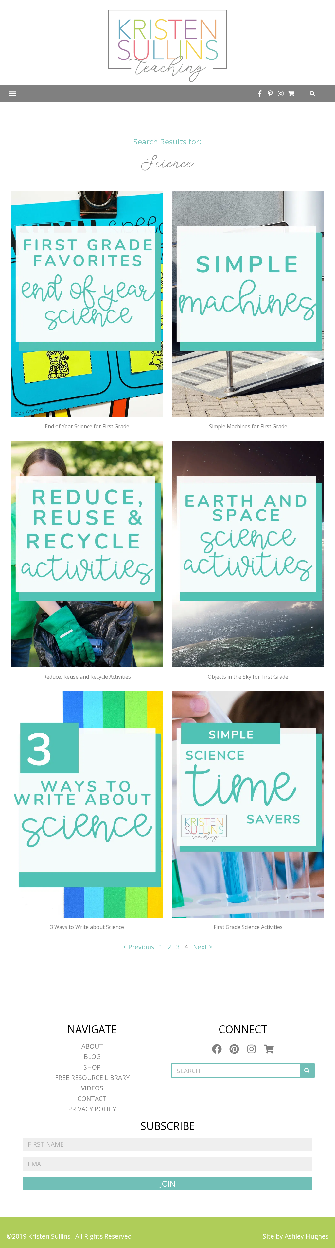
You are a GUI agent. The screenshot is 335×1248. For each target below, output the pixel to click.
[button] (13, 93)
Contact (92, 1098)
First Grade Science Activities (248, 927)
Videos (92, 1088)
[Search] (307, 1070)
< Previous (138, 946)
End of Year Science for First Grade (87, 426)
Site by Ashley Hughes (295, 1236)
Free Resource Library (92, 1077)
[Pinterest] (234, 1049)
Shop (92, 1067)
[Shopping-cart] (291, 93)
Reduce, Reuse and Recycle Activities (87, 676)
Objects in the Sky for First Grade (248, 676)
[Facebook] (217, 1049)
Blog (92, 1056)
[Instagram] (280, 93)
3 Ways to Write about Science (87, 927)
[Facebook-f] (260, 93)
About (92, 1046)
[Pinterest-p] (270, 93)
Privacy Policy (92, 1109)
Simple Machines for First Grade (248, 426)
